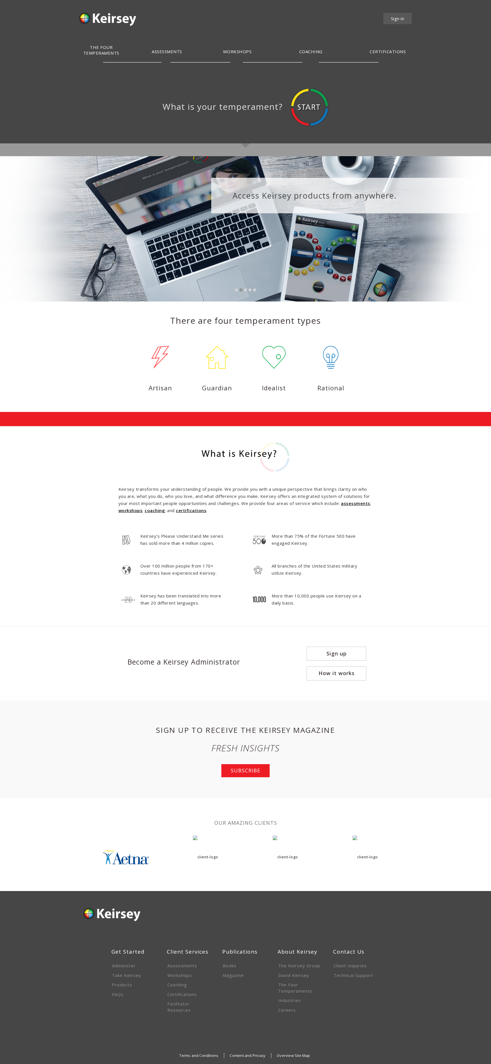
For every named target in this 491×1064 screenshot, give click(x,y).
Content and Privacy (247, 1055)
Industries (289, 1000)
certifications (191, 510)
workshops (130, 510)
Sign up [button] (336, 653)
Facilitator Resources (179, 1007)
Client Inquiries (350, 965)
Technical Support (353, 975)
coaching (155, 510)
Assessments (167, 51)
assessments (355, 503)
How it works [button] (337, 673)
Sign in (397, 18)
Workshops (179, 975)
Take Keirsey (126, 975)
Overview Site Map (293, 1055)
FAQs (118, 994)
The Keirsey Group (299, 965)
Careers (287, 1010)
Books (229, 965)
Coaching (177, 984)
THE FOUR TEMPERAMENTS (101, 50)
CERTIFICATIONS (388, 51)
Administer (124, 965)
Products (122, 984)
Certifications (182, 994)
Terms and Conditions (198, 1055)
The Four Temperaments (295, 987)
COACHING (311, 51)
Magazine (233, 975)
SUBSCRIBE (245, 770)
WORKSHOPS (237, 51)
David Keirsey (293, 975)
